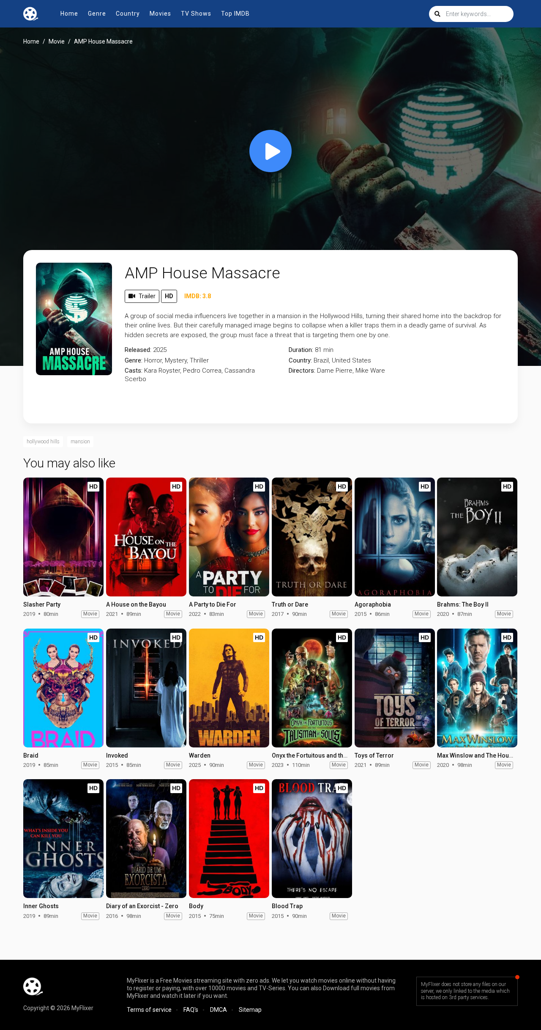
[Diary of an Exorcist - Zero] (146, 838)
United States (351, 360)
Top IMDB (235, 13)
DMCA (218, 1009)
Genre (97, 13)
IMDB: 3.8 (197, 296)
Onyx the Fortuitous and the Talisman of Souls (335, 755)
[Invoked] (146, 688)
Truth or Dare (290, 604)
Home (69, 13)
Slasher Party (41, 604)
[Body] (229, 838)
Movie (57, 41)
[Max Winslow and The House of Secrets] (477, 688)
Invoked (117, 755)
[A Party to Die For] (229, 537)
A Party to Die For (212, 604)
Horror (153, 360)
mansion (80, 442)
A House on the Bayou (136, 604)
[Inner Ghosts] (63, 838)
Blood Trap (287, 906)
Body (196, 906)
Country (128, 13)
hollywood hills (43, 442)
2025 (160, 350)
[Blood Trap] (312, 838)
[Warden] (229, 688)
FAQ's (190, 1009)
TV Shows (196, 13)
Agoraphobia (373, 604)
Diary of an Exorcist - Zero (142, 906)
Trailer (147, 296)
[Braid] (63, 688)
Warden (199, 755)
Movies (160, 13)
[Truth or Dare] (312, 537)
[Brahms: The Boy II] (477, 537)
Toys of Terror (374, 755)
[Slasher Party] (63, 537)
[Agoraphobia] (395, 537)
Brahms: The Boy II (463, 604)
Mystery (176, 360)
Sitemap (250, 1009)
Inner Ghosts (41, 906)
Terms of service (149, 1009)
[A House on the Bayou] (146, 537)
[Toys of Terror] (395, 688)
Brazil (321, 360)
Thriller (199, 360)
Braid (30, 755)
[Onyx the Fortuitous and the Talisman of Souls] (312, 688)
